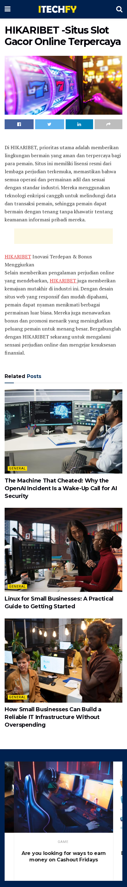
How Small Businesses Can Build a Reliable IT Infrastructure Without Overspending (53, 717)
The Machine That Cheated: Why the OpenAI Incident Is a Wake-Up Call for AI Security (61, 488)
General (17, 468)
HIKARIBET (18, 256)
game (63, 842)
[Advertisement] (63, 236)
